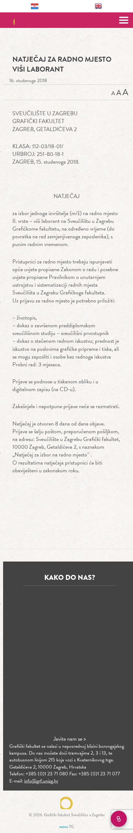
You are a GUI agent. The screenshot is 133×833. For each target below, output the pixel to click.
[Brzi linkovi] (119, 819)
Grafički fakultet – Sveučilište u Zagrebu (66, 20)
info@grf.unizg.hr (41, 781)
